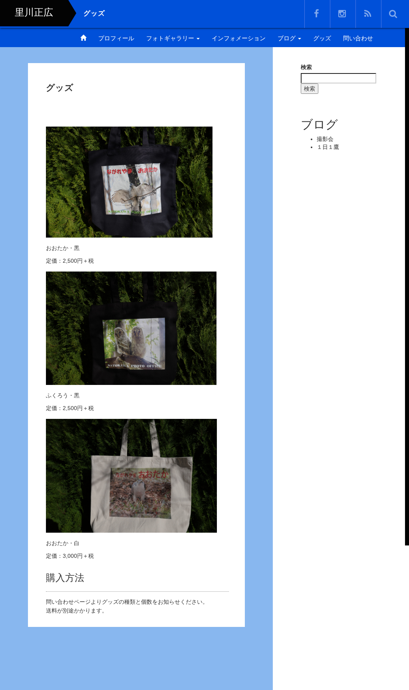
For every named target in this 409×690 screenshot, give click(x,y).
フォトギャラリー (171, 38)
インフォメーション (239, 38)
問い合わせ (358, 38)
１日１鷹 (328, 147)
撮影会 (325, 139)
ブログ (287, 38)
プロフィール (116, 38)
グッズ (322, 38)
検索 (306, 67)
